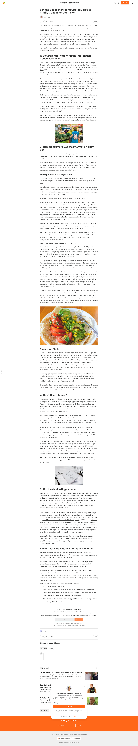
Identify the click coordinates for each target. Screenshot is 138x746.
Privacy (71, 734)
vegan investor (47, 79)
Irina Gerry (46, 602)
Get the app (77, 738)
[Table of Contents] (2, 373)
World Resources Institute (89, 187)
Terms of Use (77, 710)
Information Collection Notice (68, 712)
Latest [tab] (46, 668)
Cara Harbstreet (48, 596)
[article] (69, 676)
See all (43, 710)
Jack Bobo (46, 586)
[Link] (37, 57)
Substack (61, 742)
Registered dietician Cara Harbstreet (63, 214)
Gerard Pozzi (47, 589)
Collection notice (82, 734)
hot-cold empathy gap (78, 198)
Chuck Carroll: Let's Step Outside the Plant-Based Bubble (61, 673)
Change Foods (91, 254)
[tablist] (47, 648)
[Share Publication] (118, 2)
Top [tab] (42, 668)
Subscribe (125, 3)
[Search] (114, 2)
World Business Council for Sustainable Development (60, 520)
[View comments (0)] (47, 21)
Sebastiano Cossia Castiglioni (53, 592)
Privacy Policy (81, 712)
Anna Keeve (47, 599)
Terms (75, 734)
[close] (84, 686)
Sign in (133, 3)
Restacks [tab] (50, 648)
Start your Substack (64, 738)
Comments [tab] (44, 648)
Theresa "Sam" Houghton (50, 16)
